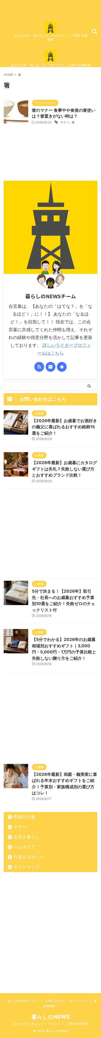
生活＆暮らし (26, 836)
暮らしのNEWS (50, 1017)
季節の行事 (24, 816)
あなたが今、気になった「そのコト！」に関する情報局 (50, 1024)
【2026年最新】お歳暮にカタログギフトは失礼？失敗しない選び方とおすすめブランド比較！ (64, 469)
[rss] (39, 367)
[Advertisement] (50, 535)
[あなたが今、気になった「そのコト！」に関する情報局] (50, 29)
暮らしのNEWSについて (23, 1001)
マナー (65, 122)
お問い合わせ (54, 1001)
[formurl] (50, 367)
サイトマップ (26, 866)
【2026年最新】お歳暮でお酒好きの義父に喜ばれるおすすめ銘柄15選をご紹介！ (64, 427)
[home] (62, 367)
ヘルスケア (24, 846)
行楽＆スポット (28, 856)
